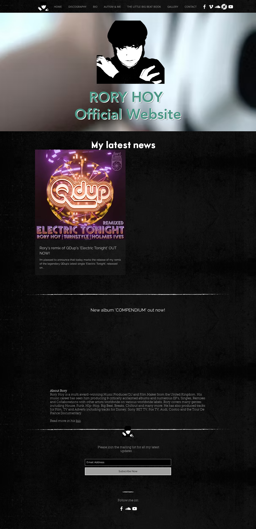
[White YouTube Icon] (231, 7)
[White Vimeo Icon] (211, 7)
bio (78, 421)
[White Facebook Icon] (204, 7)
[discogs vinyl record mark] (224, 7)
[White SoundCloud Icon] (217, 7)
